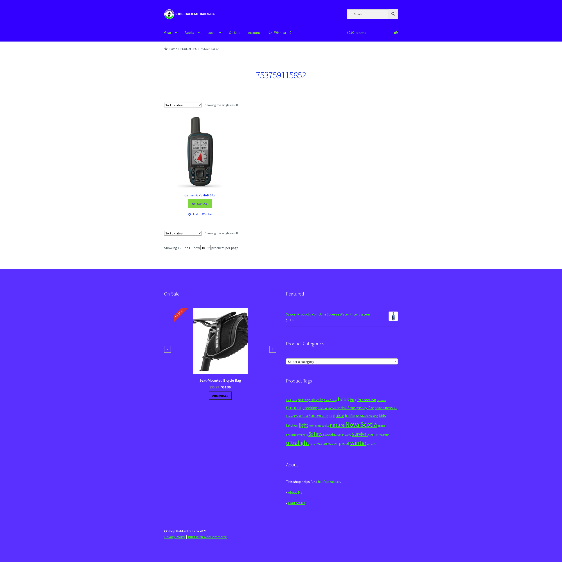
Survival (360, 434)
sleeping (330, 434)
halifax (350, 415)
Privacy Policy (174, 537)
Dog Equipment (328, 408)
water (322, 443)
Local (211, 32)
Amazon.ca (199, 203)
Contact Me (296, 503)
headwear (363, 416)
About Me (295, 492)
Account (254, 32)
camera (381, 400)
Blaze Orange (330, 400)
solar (340, 435)
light (303, 425)
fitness (297, 416)
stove (348, 435)
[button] (199, 214)
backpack (291, 400)
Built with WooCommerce (207, 537)
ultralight (297, 442)
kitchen (292, 425)
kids (382, 415)
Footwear (317, 415)
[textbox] (342, 362)
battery (304, 399)
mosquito (323, 426)
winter (358, 443)
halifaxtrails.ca (329, 481)
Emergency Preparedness (370, 407)
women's (371, 444)
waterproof (338, 443)
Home (173, 49)
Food (304, 416)
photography (293, 434)
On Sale (234, 32)
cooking (310, 407)
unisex (313, 444)
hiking (374, 416)
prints (304, 434)
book (343, 399)
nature (337, 425)
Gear (167, 32)
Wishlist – (282, 32)
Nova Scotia (361, 424)
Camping (295, 407)
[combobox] (342, 361)
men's (313, 425)
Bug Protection (363, 399)
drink (342, 407)
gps (329, 415)
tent (370, 434)
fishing (289, 416)
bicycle (316, 399)
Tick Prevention (381, 434)
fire (395, 408)
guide (338, 415)
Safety (315, 434)
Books (189, 32)
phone (381, 425)
